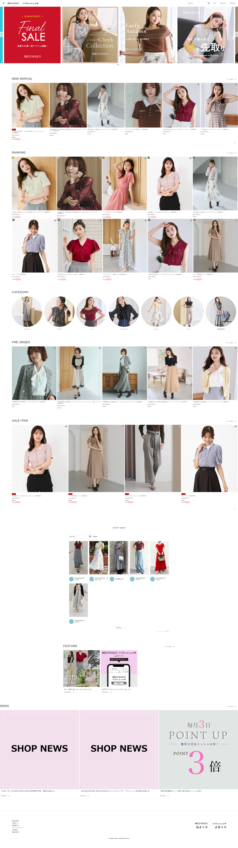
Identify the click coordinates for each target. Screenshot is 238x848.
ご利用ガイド (15, 823)
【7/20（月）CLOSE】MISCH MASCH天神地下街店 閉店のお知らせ (28, 791)
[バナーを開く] (32, 35)
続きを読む (4, 795)
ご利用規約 (14, 830)
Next (235, 143)
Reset (95, 537)
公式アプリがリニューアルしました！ (116, 689)
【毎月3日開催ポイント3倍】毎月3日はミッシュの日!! (180, 791)
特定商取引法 (15, 825)
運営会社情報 (15, 832)
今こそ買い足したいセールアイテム (78, 689)
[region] (119, 35)
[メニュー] (4, 3)
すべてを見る (229, 79)
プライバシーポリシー (17, 827)
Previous (223, 143)
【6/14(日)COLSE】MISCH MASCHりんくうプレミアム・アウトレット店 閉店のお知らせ (115, 791)
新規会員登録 (15, 821)
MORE (119, 628)
